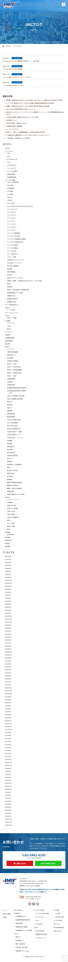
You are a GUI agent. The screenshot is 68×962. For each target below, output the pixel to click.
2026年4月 (8, 568)
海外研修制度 (11, 272)
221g (8, 156)
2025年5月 (8, 601)
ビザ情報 (7, 321)
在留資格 (9, 382)
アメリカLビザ (11, 230)
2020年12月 (8, 759)
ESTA (8, 162)
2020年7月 (8, 771)
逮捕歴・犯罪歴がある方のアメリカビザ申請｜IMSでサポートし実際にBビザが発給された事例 (34, 100)
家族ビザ (9, 402)
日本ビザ (7, 347)
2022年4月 (8, 712)
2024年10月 (8, 622)
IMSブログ (8, 46)
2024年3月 (8, 643)
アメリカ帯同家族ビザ (11, 305)
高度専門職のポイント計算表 (15, 494)
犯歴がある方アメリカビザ (15, 278)
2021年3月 (8, 750)
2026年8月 (8, 556)
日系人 (9, 326)
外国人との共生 (11, 505)
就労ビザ (9, 408)
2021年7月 (8, 738)
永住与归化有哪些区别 (13, 429)
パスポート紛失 (11, 257)
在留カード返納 (11, 318)
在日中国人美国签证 (13, 266)
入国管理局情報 (9, 338)
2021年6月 (8, 741)
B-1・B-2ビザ (39, 917)
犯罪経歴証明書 (11, 177)
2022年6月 (8, 706)
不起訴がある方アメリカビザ (15, 260)
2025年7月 (8, 595)
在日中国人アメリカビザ (14, 263)
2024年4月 (8, 640)
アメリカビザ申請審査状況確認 (16, 239)
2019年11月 (8, 786)
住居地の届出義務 (12, 352)
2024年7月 (8, 631)
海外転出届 (10, 534)
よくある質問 (58, 920)
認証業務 (7, 546)
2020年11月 (8, 762)
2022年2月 (8, 718)
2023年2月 (8, 682)
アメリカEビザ (11, 212)
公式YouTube (37, 903)
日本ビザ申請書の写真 (13, 420)
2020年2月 (8, 777)
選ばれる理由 (7, 914)
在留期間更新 (11, 379)
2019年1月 (8, 816)
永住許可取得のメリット (14, 435)
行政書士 (7, 543)
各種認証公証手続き (41, 934)
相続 (8, 529)
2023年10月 (8, 658)
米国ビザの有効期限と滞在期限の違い (18, 290)
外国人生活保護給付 (13, 517)
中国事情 (7, 335)
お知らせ (7, 308)
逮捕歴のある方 (11, 296)
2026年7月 (8, 559)
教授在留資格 (11, 417)
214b (8, 153)
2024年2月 (8, 646)
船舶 (8, 467)
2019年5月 (8, 804)
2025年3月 (8, 607)
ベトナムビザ (9, 332)
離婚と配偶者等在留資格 (14, 482)
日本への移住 (11, 523)
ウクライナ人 (11, 323)
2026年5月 (8, 565)
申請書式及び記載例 (21, 927)
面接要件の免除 (11, 302)
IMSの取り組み (59, 917)
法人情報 (56, 910)
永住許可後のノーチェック (15, 438)
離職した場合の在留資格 (14, 488)
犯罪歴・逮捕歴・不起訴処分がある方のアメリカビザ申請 (24, 281)
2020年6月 (8, 774)
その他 (7, 316)
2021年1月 (8, 756)
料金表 (5, 917)
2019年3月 (8, 810)
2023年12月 (8, 652)
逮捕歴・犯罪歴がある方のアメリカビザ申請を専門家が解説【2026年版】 (28, 106)
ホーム (5, 910)
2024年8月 (8, 628)
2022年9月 (8, 697)
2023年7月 (8, 667)
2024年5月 (8, 637)
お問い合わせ (58, 931)
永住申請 (7, 532)
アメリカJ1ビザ (11, 224)
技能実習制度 (11, 414)
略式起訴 (9, 287)
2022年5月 (8, 709)
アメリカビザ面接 (12, 245)
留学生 (9, 284)
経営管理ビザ (9, 540)
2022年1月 (8, 721)
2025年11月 (8, 583)
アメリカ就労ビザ (12, 254)
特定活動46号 (11, 452)
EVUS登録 (10, 194)
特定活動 (9, 449)
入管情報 (9, 502)
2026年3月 (8, 571)
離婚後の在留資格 (12, 485)
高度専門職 (10, 491)
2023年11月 (8, 655)
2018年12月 (8, 819)
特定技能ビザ (19, 940)
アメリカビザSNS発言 (13, 236)
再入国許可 (10, 358)
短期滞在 (9, 461)
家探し (9, 520)
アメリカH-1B (11, 218)
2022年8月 (8, 700)
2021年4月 (8, 747)
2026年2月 (8, 574)
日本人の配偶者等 (12, 423)
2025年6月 (8, 598)
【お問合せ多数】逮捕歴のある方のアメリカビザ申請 (22, 117)
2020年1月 (8, 780)
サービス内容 (11, 310)
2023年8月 (8, 664)
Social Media (11, 203)
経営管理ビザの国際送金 (14, 464)
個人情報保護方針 (59, 927)
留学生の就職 (11, 526)
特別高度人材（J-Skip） (22, 951)
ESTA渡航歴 (10, 188)
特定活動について (11, 120)
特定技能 (9, 443)
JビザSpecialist (11, 165)
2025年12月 (8, 580)
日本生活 (7, 497)
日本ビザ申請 (18, 910)
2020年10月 (8, 765)
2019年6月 (8, 801)
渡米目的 (9, 275)
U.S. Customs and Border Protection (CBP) (20, 206)
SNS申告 (9, 200)
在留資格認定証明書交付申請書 (16, 391)
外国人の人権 (11, 511)
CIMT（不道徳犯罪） (13, 182)
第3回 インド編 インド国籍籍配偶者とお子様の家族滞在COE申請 (25, 132)
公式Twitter (29, 903)
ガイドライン (11, 349)
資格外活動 (10, 473)
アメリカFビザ (11, 215)
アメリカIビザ (11, 221)
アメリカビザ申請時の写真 (15, 242)
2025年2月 (8, 610)
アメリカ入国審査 (12, 248)
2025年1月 (8, 613)
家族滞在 (9, 405)
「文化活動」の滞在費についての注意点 (18, 138)
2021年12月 (8, 723)
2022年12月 (8, 688)
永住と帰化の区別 (12, 426)
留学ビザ (9, 458)
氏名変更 (9, 269)
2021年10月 (8, 729)
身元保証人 (10, 476)
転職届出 (9, 479)
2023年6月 (8, 670)
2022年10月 (8, 694)
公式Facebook (33, 903)
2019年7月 (8, 798)
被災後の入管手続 (12, 470)
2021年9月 (8, 732)
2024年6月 (8, 634)
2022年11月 (8, 691)
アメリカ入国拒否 (12, 171)
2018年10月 (8, 825)
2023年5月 (8, 673)
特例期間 (9, 440)
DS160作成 (10, 185)
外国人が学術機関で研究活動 (15, 396)
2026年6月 (8, 562)
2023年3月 (8, 679)
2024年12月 (8, 616)
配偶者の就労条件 (12, 299)
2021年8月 (8, 735)
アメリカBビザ (11, 168)
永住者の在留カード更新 (14, 432)
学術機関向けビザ (20, 916)
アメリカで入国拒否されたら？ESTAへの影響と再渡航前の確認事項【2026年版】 (30, 103)
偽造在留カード (11, 355)
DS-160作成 (38, 924)
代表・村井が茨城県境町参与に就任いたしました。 (21, 109)
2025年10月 (8, 586)
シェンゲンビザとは (12, 129)
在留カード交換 (11, 364)
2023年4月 (8, 676)
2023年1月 (8, 685)
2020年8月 (8, 768)
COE (10, 393)
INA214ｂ (10, 197)
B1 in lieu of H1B (12, 159)
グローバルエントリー (11, 313)
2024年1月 (8, 649)
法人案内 (58, 913)
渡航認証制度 (11, 174)
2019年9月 (8, 792)
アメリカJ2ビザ (11, 227)
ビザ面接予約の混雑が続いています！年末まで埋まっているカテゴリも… (28, 135)
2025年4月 (8, 604)
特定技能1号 (10, 446)
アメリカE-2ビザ (12, 209)
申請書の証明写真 (12, 455)
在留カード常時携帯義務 (14, 370)
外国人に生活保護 (12, 508)
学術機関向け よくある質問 (23, 930)
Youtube (7, 148)
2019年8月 (8, 795)
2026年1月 (8, 577)
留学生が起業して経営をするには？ (16, 123)
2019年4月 (8, 807)
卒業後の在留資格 (12, 361)
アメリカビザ (9, 151)
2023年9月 (8, 661)
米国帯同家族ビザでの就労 (15, 293)
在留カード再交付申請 (13, 367)
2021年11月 (8, 726)
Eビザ (37, 920)
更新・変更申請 (20, 944)
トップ (3, 46)
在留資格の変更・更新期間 (14, 126)
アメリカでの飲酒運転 (13, 233)
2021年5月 (8, 744)
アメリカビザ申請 (39, 910)
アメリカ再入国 (11, 251)
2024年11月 (8, 619)
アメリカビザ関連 (10, 180)
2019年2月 (8, 813)
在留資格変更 (9, 341)
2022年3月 (8, 715)
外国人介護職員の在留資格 (15, 399)
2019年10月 (8, 789)
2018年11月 (8, 822)
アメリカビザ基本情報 (42, 913)
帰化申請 (7, 344)
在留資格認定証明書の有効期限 (16, 388)
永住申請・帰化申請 (21, 947)
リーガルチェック (40, 938)
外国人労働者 (11, 514)
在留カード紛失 (11, 376)
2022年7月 (8, 703)
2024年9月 (8, 625)
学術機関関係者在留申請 (22, 920)
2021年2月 (8, 753)
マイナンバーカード (13, 499)
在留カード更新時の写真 (14, 373)
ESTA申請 (10, 191)
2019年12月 (8, 783)
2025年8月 (8, 592)
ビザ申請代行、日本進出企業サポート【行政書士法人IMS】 (9, 5)
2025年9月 (8, 589)
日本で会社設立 (40, 931)
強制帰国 (9, 411)
